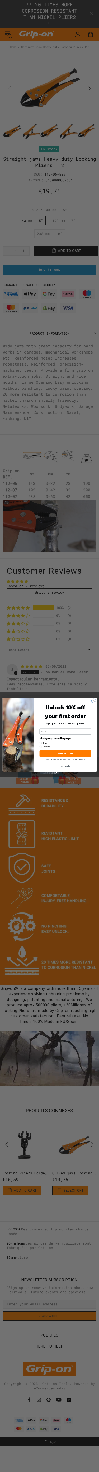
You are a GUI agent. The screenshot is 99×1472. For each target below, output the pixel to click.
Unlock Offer (65, 753)
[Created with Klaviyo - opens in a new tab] (49, 773)
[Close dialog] (93, 701)
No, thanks (65, 766)
